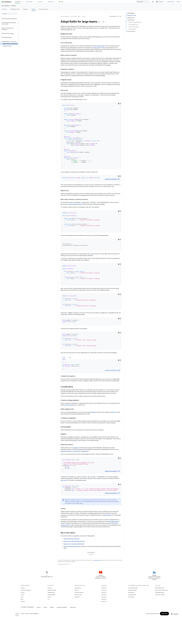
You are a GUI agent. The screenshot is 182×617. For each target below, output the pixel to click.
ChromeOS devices (79, 592)
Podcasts (23, 601)
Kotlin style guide (69, 405)
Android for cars (78, 594)
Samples (25, 9)
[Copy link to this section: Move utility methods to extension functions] (89, 199)
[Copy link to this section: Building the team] (73, 34)
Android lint (93, 412)
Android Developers (65, 16)
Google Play (50, 1)
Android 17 (103, 588)
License (27, 613)
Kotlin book (96, 47)
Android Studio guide (133, 588)
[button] (8, 23)
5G (48, 599)
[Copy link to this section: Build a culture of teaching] (77, 55)
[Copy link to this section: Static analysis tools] (75, 409)
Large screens (78, 588)
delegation (108, 515)
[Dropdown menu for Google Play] (55, 1)
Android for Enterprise (26, 590)
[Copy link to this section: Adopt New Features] (74, 445)
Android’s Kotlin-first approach (71, 539)
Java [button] (70, 357)
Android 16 (103, 590)
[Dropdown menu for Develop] (44, 1)
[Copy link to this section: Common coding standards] (80, 400)
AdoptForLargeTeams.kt (111, 370)
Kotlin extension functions (75, 204)
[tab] (64, 357)
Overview (4, 9)
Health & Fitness (51, 592)
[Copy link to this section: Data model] (69, 90)
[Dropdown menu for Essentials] (22, 1)
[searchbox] (9, 14)
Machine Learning (52, 590)
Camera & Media (51, 594)
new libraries (76, 447)
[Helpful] (118, 16)
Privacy (49, 597)
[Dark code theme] (119, 103)
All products (73, 607)
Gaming (49, 588)
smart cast (63, 480)
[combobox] (143, 1)
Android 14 (103, 594)
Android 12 (103, 599)
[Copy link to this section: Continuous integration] (77, 418)
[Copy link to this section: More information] (76, 533)
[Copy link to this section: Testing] (66, 509)
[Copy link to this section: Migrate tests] (70, 191)
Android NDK (131, 597)
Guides (33, 9)
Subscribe (164, 613)
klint (113, 412)
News (22, 597)
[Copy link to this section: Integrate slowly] (72, 80)
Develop (40, 1)
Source (22, 594)
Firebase (52, 607)
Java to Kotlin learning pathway (71, 546)
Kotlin (14, 5)
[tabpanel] (91, 366)
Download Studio (132, 594)
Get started (5, 5)
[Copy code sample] (120, 103)
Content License (97, 560)
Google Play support (159, 592)
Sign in (178, 1)
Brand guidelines (34, 613)
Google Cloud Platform (62, 607)
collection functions (66, 451)
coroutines (75, 451)
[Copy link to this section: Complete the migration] (76, 376)
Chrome (45, 607)
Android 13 (103, 597)
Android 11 (103, 601)
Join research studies (160, 594)
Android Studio (171, 1)
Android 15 (103, 592)
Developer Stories (43, 9)
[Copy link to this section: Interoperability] (72, 427)
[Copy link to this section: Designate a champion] (75, 69)
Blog (62, 1)
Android (23, 588)
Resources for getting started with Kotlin (74, 541)
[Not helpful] (120, 16)
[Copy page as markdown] (103, 22)
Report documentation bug (161, 590)
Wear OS (77, 590)
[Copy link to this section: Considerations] (74, 387)
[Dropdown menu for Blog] (65, 1)
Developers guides (132, 590)
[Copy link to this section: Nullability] (68, 434)
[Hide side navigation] (17, 614)
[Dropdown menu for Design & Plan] (34, 1)
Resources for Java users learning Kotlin (73, 544)
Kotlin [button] (63, 357)
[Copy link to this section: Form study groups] (73, 43)
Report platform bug (159, 588)
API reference (131, 592)
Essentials (17, 1)
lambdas (85, 451)
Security (23, 592)
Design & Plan (29, 1)
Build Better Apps (15, 9)
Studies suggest (101, 46)
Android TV (77, 597)
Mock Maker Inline (113, 521)
